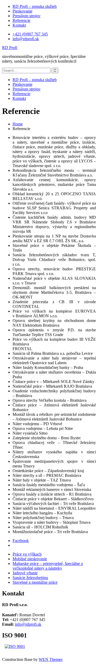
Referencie (21, 20)
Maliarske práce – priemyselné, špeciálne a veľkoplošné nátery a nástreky (48, 565)
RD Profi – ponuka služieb (35, 6)
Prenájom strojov (27, 16)
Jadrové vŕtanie (25, 573)
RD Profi (9, 47)
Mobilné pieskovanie (30, 559)
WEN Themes (50, 659)
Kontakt (19, 25)
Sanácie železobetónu (30, 577)
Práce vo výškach (27, 554)
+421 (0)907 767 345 (30, 34)
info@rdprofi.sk (26, 38)
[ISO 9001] (15, 646)
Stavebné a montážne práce (35, 582)
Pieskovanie (22, 11)
